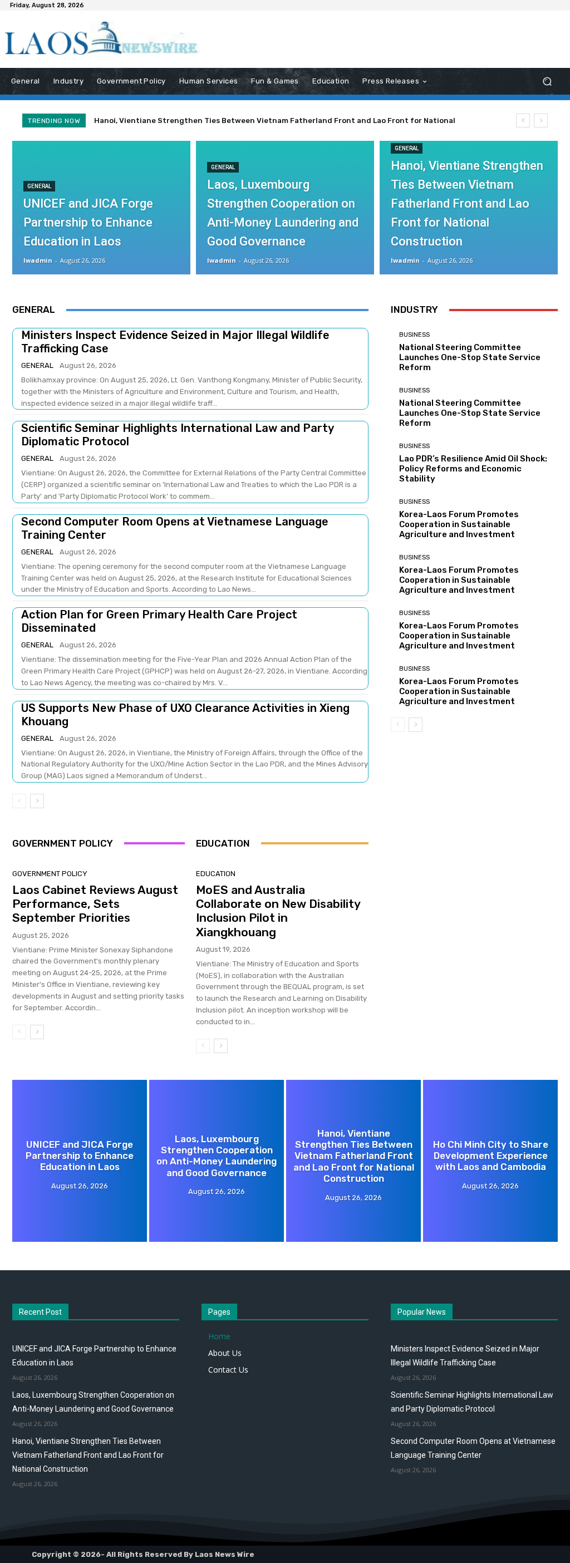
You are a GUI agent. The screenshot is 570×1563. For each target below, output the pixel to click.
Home (219, 1336)
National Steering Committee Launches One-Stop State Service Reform (469, 357)
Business (414, 335)
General (39, 186)
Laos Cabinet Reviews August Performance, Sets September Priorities (95, 904)
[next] (541, 120)
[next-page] (37, 801)
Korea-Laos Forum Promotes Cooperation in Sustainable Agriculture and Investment (459, 524)
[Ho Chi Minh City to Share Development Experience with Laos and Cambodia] (490, 1160)
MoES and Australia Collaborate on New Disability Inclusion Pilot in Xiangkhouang (278, 911)
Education (215, 873)
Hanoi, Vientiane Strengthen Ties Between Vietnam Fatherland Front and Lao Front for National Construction (88, 1455)
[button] (547, 81)
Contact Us (228, 1369)
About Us (225, 1353)
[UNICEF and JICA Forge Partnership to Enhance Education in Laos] (101, 207)
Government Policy (49, 873)
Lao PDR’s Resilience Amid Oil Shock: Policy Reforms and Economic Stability (473, 469)
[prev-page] (19, 801)
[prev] (523, 120)
